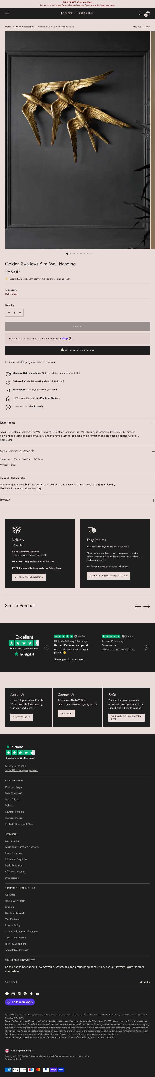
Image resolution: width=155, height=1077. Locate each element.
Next (148, 26)
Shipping (25, 362)
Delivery (9, 805)
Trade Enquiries (13, 865)
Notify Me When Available (80, 350)
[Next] (125, 4)
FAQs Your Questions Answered (22, 847)
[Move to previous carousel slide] (138, 606)
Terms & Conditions (15, 943)
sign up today (63, 278)
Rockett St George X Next (19, 824)
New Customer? (14, 793)
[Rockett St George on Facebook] (7, 994)
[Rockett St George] (77, 13)
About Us (10, 894)
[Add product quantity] (20, 312)
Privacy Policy (12, 925)
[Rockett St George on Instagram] (13, 994)
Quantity (9, 305)
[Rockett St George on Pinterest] (25, 994)
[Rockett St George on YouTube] (37, 994)
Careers (9, 907)
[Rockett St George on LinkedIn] (19, 994)
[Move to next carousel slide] (146, 606)
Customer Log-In (13, 787)
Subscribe (144, 981)
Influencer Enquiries (16, 859)
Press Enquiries (13, 853)
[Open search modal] (140, 13)
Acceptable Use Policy (17, 950)
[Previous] (30, 4)
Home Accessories (25, 26)
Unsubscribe (12, 878)
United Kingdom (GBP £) (20, 1050)
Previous (137, 26)
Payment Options (14, 818)
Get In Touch (12, 841)
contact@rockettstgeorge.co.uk (21, 770)
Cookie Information (15, 937)
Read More (6, 440)
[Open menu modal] (7, 13)
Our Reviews (12, 919)
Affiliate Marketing (15, 871)
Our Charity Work (14, 913)
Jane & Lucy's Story (15, 901)
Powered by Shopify (13, 1059)
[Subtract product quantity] (8, 312)
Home (8, 26)
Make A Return (13, 799)
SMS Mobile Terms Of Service (21, 931)
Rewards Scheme (14, 812)
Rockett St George (29, 1056)
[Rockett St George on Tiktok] (31, 994)
